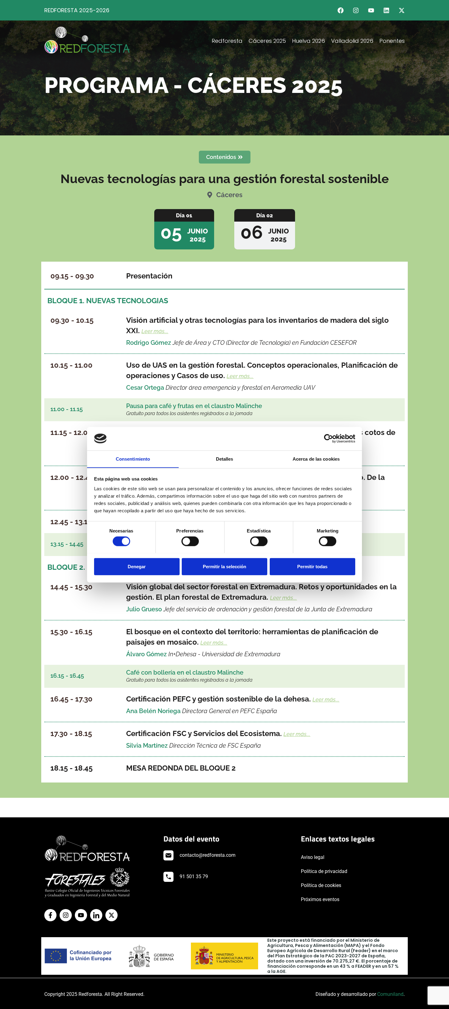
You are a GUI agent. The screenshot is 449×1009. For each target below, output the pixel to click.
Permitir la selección (224, 566)
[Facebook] (341, 10)
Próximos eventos (320, 899)
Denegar (137, 566)
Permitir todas (312, 566)
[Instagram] (356, 10)
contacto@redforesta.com (207, 855)
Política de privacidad (324, 871)
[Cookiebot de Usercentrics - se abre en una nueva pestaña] (328, 438)
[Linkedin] (386, 10)
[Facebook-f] (50, 915)
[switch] (190, 541)
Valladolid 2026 (352, 41)
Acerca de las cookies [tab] (316, 458)
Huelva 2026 (308, 41)
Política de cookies (321, 885)
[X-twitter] (402, 10)
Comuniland (390, 994)
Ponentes (392, 41)
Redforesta (227, 41)
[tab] (184, 229)
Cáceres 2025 (267, 41)
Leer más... (154, 331)
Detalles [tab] (224, 458)
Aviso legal (312, 857)
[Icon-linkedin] (96, 915)
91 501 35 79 (194, 876)
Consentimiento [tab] (133, 458)
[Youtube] (371, 10)
